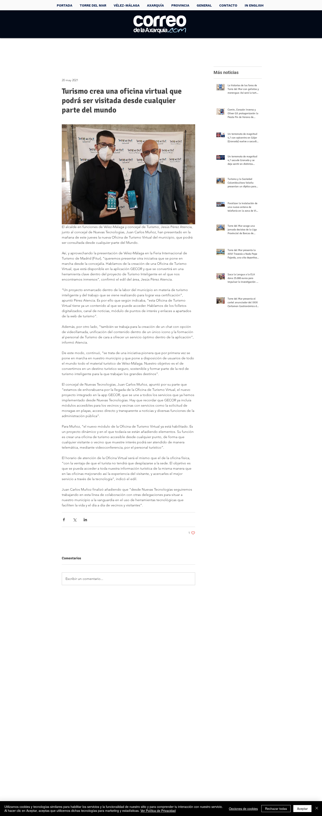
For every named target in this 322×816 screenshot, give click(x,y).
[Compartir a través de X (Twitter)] (75, 520)
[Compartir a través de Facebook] (64, 520)
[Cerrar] (316, 808)
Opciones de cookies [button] (243, 808)
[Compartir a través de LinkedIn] (85, 520)
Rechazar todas (276, 808)
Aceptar (302, 808)
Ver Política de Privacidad (158, 810)
